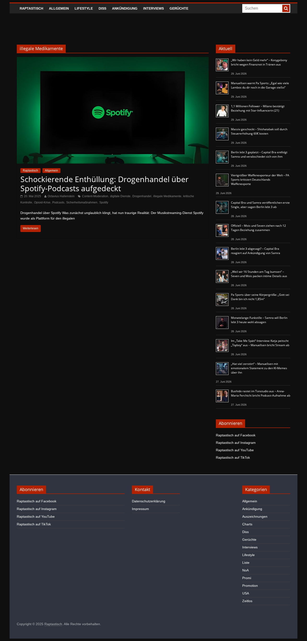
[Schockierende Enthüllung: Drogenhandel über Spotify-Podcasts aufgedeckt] (113, 60)
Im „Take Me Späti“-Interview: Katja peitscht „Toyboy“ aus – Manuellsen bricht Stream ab (260, 343)
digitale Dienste (120, 196)
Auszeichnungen (254, 516)
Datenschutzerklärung (148, 501)
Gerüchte (179, 8)
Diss (102, 8)
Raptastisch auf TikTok (233, 457)
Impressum (140, 509)
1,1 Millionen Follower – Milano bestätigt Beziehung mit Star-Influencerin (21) (257, 108)
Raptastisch (31, 8)
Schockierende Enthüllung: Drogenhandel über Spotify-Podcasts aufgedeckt (104, 183)
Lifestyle (84, 8)
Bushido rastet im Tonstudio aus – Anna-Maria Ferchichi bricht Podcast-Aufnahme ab (260, 393)
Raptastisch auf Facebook (235, 435)
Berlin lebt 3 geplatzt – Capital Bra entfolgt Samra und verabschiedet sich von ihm (259, 154)
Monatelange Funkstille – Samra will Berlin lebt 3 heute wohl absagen (259, 320)
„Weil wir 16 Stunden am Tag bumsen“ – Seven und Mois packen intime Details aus (259, 274)
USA (245, 593)
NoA (245, 570)
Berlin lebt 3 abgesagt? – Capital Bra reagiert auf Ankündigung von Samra (255, 251)
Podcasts (58, 202)
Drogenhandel (141, 196)
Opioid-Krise (42, 202)
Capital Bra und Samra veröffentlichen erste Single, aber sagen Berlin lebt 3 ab (260, 205)
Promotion (250, 586)
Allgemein (59, 8)
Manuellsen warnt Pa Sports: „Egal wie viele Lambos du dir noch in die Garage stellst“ (260, 85)
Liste (245, 562)
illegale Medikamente (167, 196)
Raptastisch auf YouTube (235, 450)
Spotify (103, 202)
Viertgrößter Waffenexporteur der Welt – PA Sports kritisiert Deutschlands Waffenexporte (260, 179)
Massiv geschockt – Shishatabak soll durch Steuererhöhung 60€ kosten (259, 131)
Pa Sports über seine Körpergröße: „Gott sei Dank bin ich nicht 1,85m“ (260, 297)
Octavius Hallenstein (61, 196)
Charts (247, 524)
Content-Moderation (95, 196)
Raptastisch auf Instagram (236, 443)
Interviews (153, 8)
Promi (246, 578)
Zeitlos (247, 601)
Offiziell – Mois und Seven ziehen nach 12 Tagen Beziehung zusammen (258, 228)
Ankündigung (124, 8)
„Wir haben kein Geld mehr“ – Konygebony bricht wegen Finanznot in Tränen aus (259, 62)
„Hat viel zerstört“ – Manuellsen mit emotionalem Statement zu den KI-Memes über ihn (259, 368)
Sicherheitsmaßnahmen (81, 202)
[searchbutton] (285, 8)
